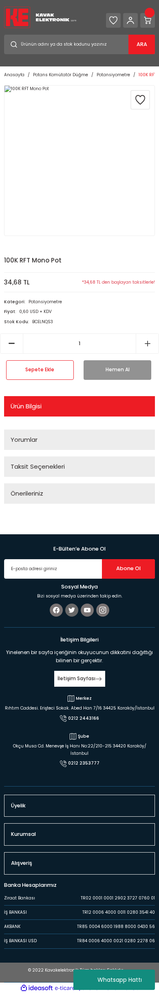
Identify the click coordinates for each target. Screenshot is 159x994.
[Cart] (147, 20)
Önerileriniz (27, 493)
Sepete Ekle (39, 369)
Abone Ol (128, 568)
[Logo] (40, 17)
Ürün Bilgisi (26, 406)
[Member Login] (130, 20)
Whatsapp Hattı (119, 980)
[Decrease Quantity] (11, 343)
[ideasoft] (36, 988)
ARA (142, 44)
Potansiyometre (45, 302)
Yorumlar (24, 439)
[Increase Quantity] (147, 343)
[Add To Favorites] (140, 100)
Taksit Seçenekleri (38, 466)
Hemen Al (118, 369)
